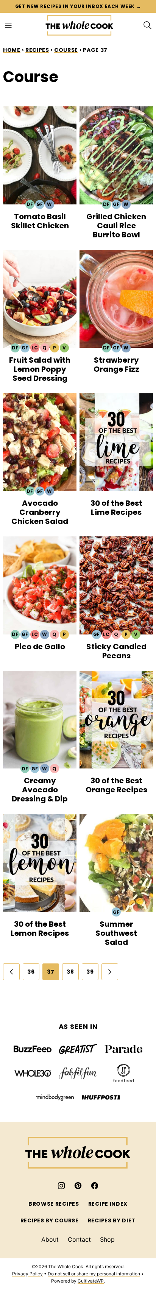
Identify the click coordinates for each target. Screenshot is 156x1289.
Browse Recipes (53, 1204)
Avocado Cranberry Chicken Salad (39, 512)
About (50, 1239)
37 (50, 972)
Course (66, 50)
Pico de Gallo (40, 646)
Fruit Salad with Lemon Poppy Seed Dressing (39, 369)
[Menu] (8, 25)
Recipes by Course (49, 1220)
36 (30, 972)
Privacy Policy (27, 1274)
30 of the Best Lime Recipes (116, 507)
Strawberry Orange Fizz (116, 364)
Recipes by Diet (112, 1220)
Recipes (37, 50)
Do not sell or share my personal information (94, 1274)
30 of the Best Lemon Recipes (40, 928)
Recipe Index (108, 1204)
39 (90, 972)
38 (70, 972)
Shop (107, 1239)
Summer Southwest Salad (116, 933)
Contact (79, 1239)
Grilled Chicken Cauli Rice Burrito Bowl (116, 225)
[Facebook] (94, 1185)
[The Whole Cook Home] (79, 25)
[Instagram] (61, 1185)
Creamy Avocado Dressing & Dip (40, 789)
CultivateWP (91, 1281)
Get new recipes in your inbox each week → (78, 6)
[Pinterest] (78, 1185)
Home (11, 50)
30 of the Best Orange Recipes (116, 785)
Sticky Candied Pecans (116, 651)
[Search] (147, 25)
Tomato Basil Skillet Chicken (40, 221)
